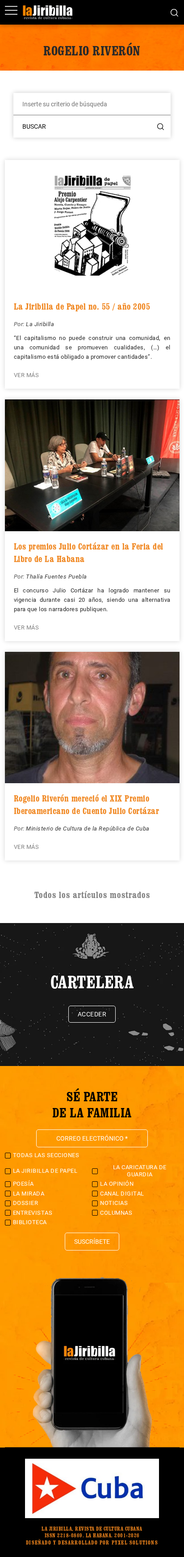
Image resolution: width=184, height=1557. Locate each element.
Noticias (114, 1203)
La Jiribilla (40, 324)
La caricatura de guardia (140, 1171)
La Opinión (117, 1183)
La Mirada (29, 1193)
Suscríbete (92, 1241)
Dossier (25, 1203)
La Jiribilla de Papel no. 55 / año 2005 (82, 306)
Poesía (23, 1183)
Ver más (26, 375)
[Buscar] (174, 12)
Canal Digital (122, 1193)
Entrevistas (33, 1212)
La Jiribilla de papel (45, 1170)
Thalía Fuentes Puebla (56, 576)
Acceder (92, 1014)
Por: (20, 324)
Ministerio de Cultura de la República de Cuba (88, 828)
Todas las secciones (46, 1155)
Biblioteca (30, 1222)
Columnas (116, 1212)
